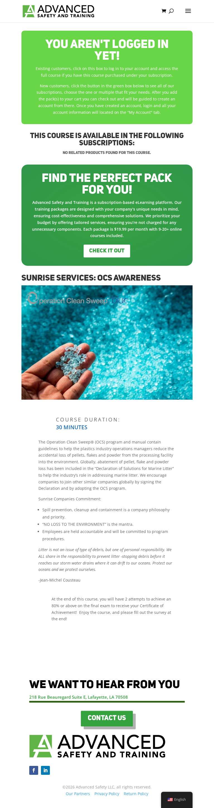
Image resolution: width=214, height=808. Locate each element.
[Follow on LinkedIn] (45, 770)
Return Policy (136, 793)
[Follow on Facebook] (33, 770)
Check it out (107, 251)
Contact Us (107, 718)
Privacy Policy (106, 793)
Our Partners (78, 793)
